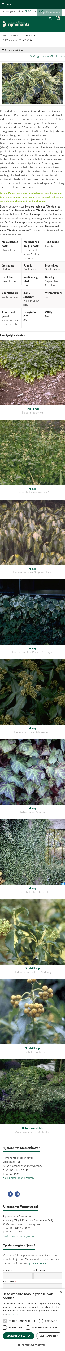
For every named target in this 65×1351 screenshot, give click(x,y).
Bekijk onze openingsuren (18, 1177)
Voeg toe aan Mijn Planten (49, 56)
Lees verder (13, 1313)
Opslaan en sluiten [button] (19, 1335)
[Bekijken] (58, 18)
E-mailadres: (9, 1281)
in (17, 1194)
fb (10, 1194)
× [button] (61, 1292)
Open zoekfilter (14, 50)
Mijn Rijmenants (50, 12)
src (50, 18)
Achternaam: (39, 1270)
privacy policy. (37, 1263)
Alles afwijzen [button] (49, 1335)
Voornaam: (8, 1270)
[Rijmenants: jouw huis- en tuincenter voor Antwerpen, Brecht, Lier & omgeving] (16, 24)
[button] (32, 1345)
